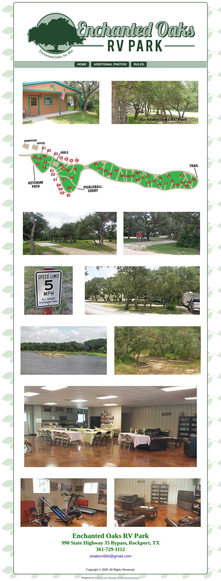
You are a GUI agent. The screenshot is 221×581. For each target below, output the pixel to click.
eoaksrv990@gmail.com (110, 556)
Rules (139, 64)
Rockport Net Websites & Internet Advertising (117, 577)
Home (81, 64)
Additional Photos (110, 64)
